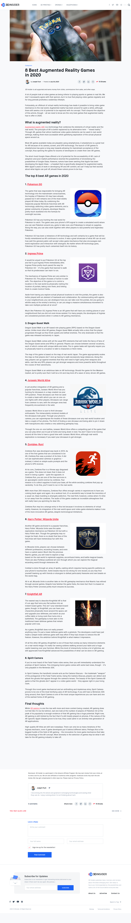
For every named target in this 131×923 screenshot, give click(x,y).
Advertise (103, 893)
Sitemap (91, 909)
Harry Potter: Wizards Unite (43, 519)
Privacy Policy (117, 909)
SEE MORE (115, 811)
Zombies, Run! (36, 444)
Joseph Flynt (37, 82)
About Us (91, 893)
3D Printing (45, 5)
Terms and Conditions (104, 909)
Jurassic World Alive (39, 380)
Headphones (71, 5)
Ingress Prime (35, 253)
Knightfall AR (34, 594)
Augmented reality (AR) (35, 127)
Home (34, 5)
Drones (58, 5)
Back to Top (114, 902)
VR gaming (35, 708)
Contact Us (115, 893)
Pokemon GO (34, 184)
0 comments (32, 804)
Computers (28, 65)
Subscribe (65, 888)
